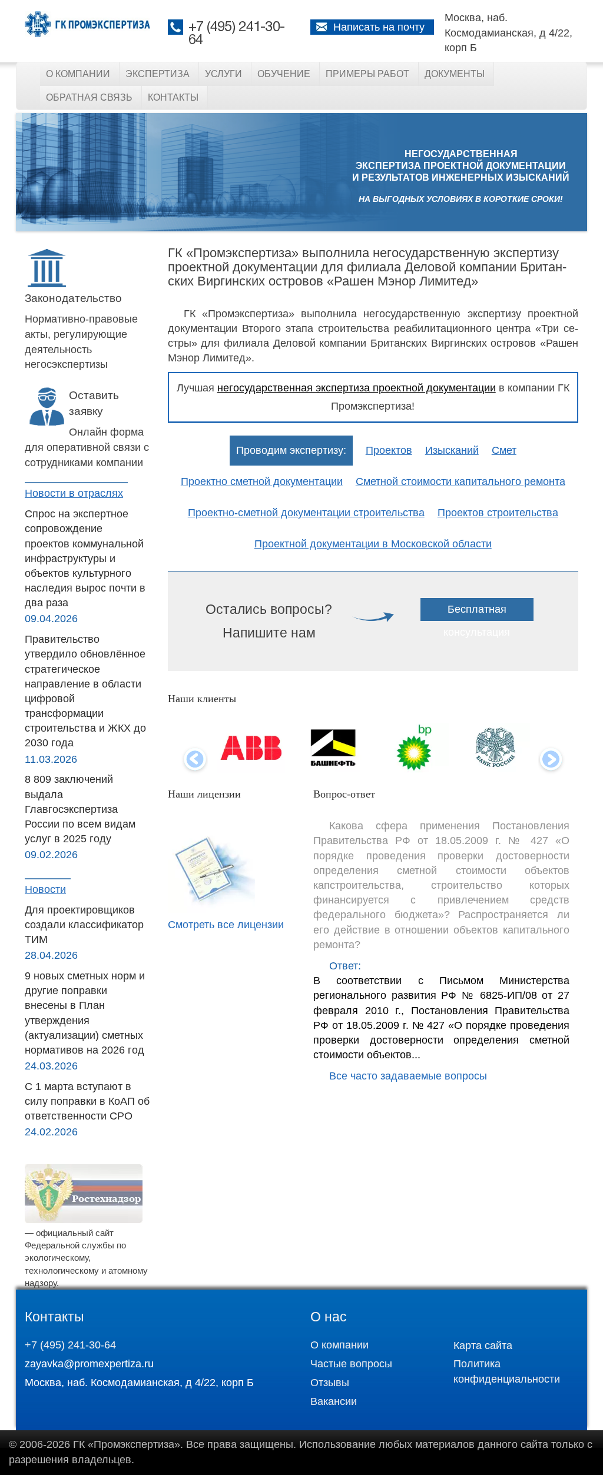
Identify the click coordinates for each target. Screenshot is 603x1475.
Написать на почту (379, 27)
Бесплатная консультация (476, 620)
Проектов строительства (498, 513)
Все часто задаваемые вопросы (408, 1076)
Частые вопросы (351, 1364)
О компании (78, 74)
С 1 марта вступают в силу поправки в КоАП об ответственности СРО (87, 1101)
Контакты (173, 97)
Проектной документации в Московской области (373, 544)
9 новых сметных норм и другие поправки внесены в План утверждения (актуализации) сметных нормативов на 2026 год (85, 1013)
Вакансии (333, 1401)
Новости (45, 889)
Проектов (389, 450)
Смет (504, 450)
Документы (455, 74)
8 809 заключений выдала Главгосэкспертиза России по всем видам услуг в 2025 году (80, 809)
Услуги (223, 74)
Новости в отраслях (74, 493)
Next (551, 760)
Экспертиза (157, 74)
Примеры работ (367, 74)
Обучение (283, 74)
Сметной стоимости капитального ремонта (460, 481)
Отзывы (329, 1382)
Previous (194, 760)
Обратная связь (89, 97)
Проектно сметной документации (262, 481)
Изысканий (452, 450)
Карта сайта (482, 1345)
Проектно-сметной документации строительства (306, 513)
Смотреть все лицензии (226, 925)
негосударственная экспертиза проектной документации (356, 388)
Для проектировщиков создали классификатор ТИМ (84, 924)
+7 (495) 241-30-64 (70, 1345)
